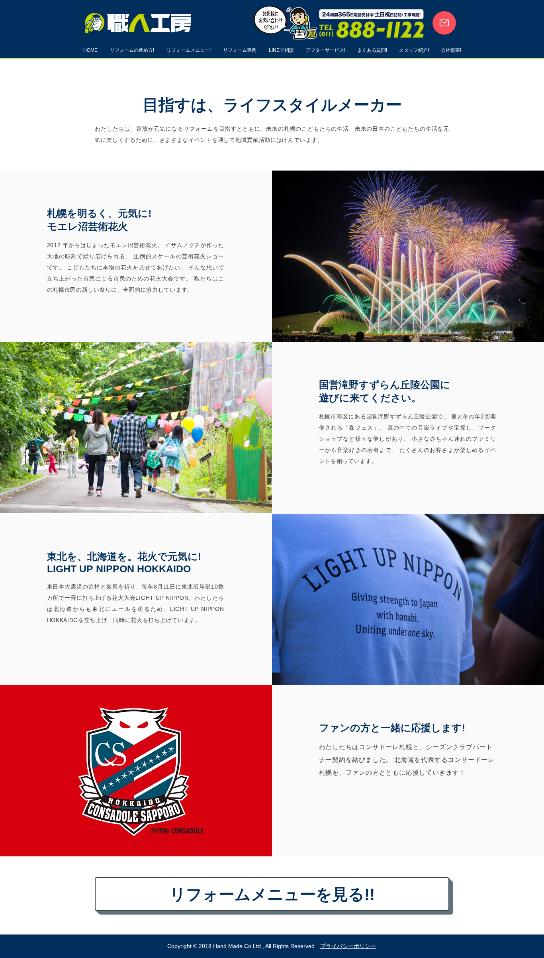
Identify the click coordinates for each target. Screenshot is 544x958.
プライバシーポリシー (348, 946)
